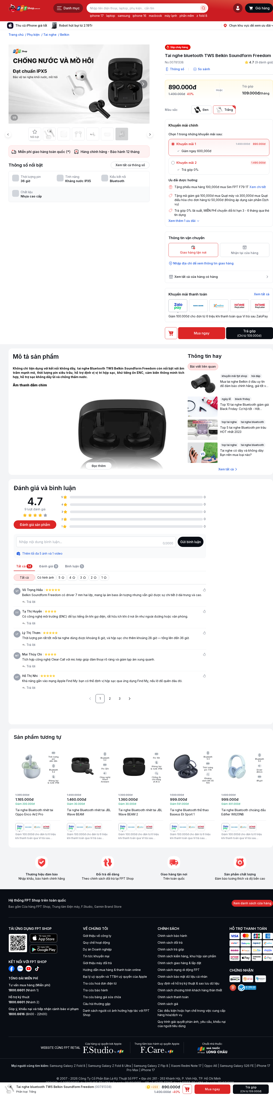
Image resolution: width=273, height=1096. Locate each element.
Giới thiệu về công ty (97, 936)
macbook (155, 15)
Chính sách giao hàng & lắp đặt (179, 963)
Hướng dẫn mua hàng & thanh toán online (112, 970)
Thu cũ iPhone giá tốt (31, 25)
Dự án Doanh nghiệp (97, 949)
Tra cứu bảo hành (95, 990)
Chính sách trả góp (171, 949)
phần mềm (187, 15)
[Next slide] (95, 25)
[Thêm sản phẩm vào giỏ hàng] (187, 1089)
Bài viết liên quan (203, 366)
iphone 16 (139, 15)
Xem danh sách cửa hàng (252, 903)
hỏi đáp (255, 376)
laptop (110, 15)
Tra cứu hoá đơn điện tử (100, 983)
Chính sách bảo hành (172, 936)
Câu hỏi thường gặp (96, 1004)
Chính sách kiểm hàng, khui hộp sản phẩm (187, 956)
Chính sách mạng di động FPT (179, 970)
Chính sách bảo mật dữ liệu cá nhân (182, 976)
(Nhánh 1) (24, 990)
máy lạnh (171, 15)
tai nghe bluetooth (252, 422)
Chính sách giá (168, 1004)
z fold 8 (201, 15)
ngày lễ (226, 399)
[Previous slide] (8, 134)
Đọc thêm (99, 466)
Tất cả (24, 577)
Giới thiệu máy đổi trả (97, 963)
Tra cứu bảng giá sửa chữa (102, 997)
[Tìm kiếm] (203, 8)
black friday (242, 399)
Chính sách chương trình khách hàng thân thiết (190, 990)
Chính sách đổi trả (170, 942)
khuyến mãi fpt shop (234, 376)
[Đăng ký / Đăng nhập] (238, 8)
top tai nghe (229, 422)
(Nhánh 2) (24, 1002)
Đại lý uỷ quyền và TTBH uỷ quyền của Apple (115, 976)
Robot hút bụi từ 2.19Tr (75, 25)
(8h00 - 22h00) (28, 1014)
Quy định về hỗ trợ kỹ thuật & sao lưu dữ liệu (188, 983)
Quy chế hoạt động (96, 942)
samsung (124, 15)
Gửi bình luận (190, 542)
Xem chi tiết (258, 187)
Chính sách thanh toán (173, 997)
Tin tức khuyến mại (96, 956)
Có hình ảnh (45, 577)
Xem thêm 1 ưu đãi (182, 221)
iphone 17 (97, 15)
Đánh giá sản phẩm (35, 524)
